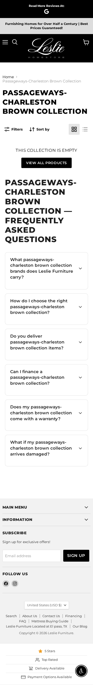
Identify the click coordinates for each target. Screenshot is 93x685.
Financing (73, 616)
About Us (29, 616)
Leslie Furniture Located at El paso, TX (36, 626)
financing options (48, 394)
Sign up (76, 555)
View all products (46, 163)
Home (8, 77)
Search (11, 616)
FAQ (22, 621)
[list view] (85, 129)
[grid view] (74, 129)
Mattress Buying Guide (49, 621)
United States (44, 605)
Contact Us (51, 616)
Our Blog (80, 626)
